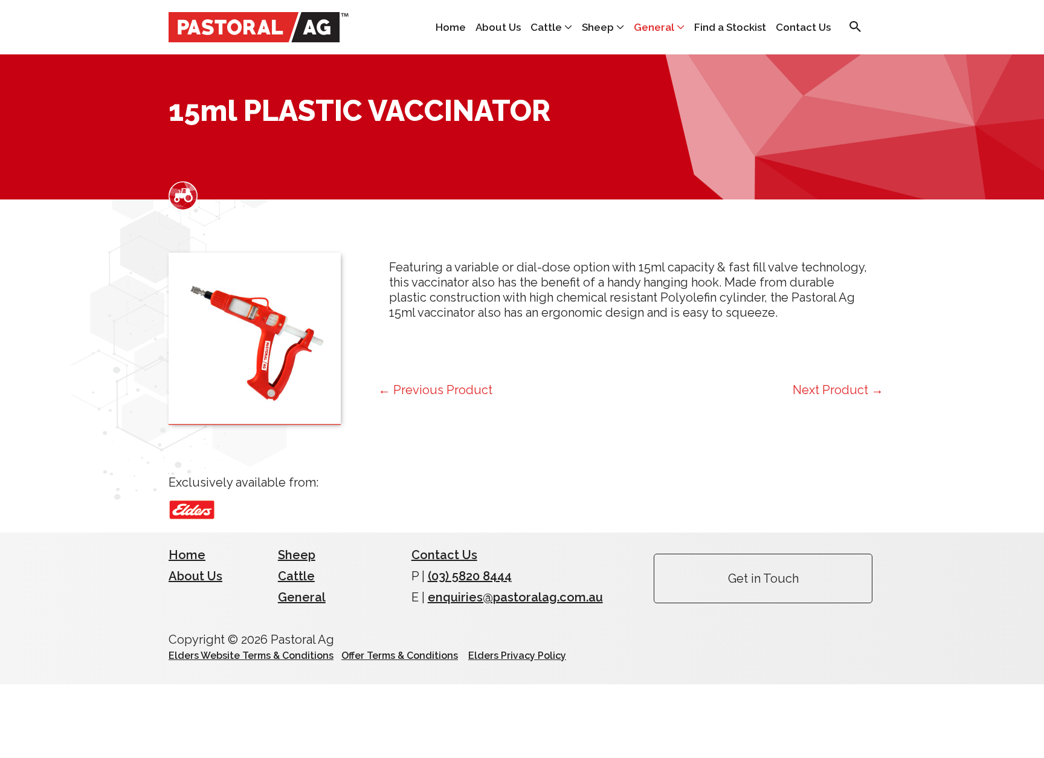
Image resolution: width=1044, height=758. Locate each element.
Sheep (598, 27)
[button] (855, 28)
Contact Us (803, 27)
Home (451, 27)
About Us (498, 27)
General (654, 27)
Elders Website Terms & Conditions (251, 655)
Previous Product (435, 390)
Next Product (838, 390)
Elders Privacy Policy (517, 655)
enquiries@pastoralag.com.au (515, 597)
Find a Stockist (730, 27)
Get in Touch (763, 578)
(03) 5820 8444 (470, 576)
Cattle (546, 27)
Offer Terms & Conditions (399, 655)
